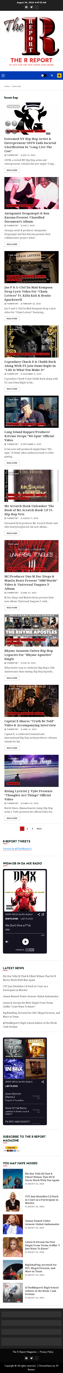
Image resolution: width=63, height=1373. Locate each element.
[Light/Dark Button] (44, 75)
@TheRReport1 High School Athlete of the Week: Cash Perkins (42, 1291)
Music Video (40, 424)
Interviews (39, 713)
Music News (40, 131)
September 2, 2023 (32, 444)
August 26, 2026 (36, 1184)
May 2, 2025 (29, 226)
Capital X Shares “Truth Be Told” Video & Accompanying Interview (31, 701)
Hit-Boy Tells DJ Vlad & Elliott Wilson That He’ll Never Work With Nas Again (42, 1177)
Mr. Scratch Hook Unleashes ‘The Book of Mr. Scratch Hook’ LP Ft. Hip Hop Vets (31, 486)
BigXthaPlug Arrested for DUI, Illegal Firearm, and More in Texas (41, 1268)
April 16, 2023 (29, 729)
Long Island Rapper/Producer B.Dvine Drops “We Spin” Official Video (31, 412)
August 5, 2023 (30, 518)
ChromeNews (45, 1365)
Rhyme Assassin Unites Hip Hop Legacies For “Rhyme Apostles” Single (31, 630)
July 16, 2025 (29, 155)
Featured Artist (27, 131)
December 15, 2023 (32, 374)
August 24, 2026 (36, 1252)
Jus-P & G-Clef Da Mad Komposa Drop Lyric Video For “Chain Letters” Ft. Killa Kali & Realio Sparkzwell (31, 267)
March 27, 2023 (30, 803)
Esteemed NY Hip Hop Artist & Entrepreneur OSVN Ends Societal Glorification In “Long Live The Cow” (31, 119)
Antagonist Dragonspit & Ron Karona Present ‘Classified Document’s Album (31, 193)
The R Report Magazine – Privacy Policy (33, 1352)
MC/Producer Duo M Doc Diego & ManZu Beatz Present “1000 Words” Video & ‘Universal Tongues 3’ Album (31, 556)
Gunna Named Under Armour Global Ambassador (31, 996)
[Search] (52, 75)
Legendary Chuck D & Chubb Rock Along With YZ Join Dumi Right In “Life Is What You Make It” (31, 341)
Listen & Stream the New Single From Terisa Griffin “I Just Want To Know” (42, 1245)
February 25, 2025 (32, 304)
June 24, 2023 (29, 593)
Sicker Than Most (42, 354)
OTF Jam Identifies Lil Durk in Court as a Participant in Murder (41, 1200)
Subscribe (59, 75)
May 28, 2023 (29, 663)
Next (39, 828)
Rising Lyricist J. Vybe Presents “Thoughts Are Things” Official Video (31, 771)
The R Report (31, 60)
